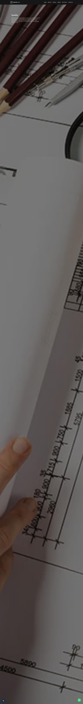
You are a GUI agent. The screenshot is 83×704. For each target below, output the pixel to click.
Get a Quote (64, 2)
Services (54, 2)
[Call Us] (3, 700)
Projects (59, 2)
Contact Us (70, 2)
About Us (49, 2)
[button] (41, 703)
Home (45, 2)
